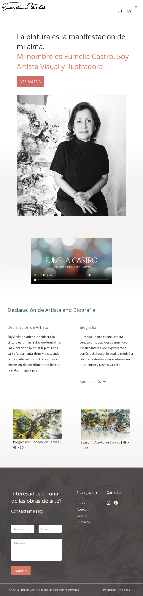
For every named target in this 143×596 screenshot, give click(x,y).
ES (129, 11)
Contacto (83, 522)
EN (119, 11)
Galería (82, 516)
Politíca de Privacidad (116, 589)
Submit (21, 571)
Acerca (82, 509)
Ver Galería (30, 81)
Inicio (81, 503)
